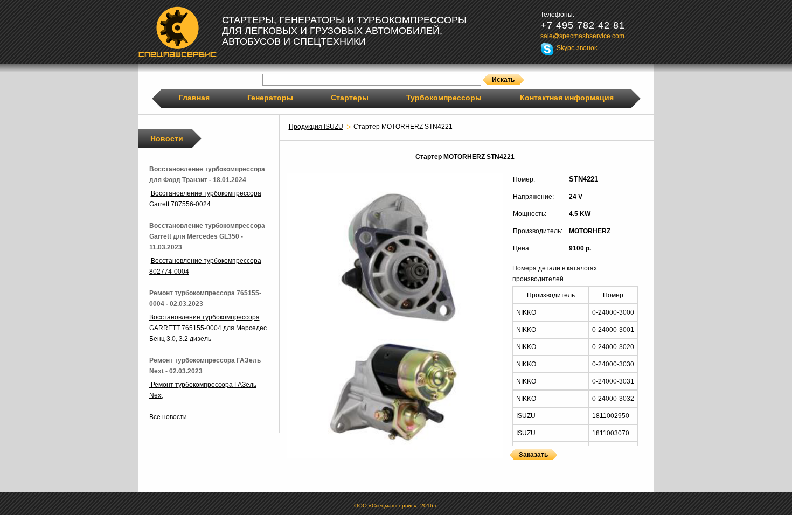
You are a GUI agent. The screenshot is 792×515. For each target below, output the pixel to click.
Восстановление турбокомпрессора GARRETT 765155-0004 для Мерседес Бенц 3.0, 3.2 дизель (208, 328)
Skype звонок (577, 48)
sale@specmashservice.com (582, 36)
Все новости (168, 417)
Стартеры (350, 97)
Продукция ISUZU (316, 126)
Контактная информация (567, 97)
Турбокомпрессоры (444, 97)
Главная (194, 97)
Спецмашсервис (177, 31)
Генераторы (270, 97)
